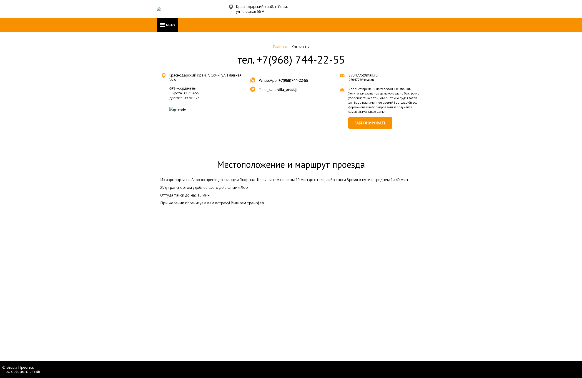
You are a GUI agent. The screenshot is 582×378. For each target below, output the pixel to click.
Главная (280, 46)
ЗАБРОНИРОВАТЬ (370, 122)
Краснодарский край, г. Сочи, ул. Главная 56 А (262, 9)
